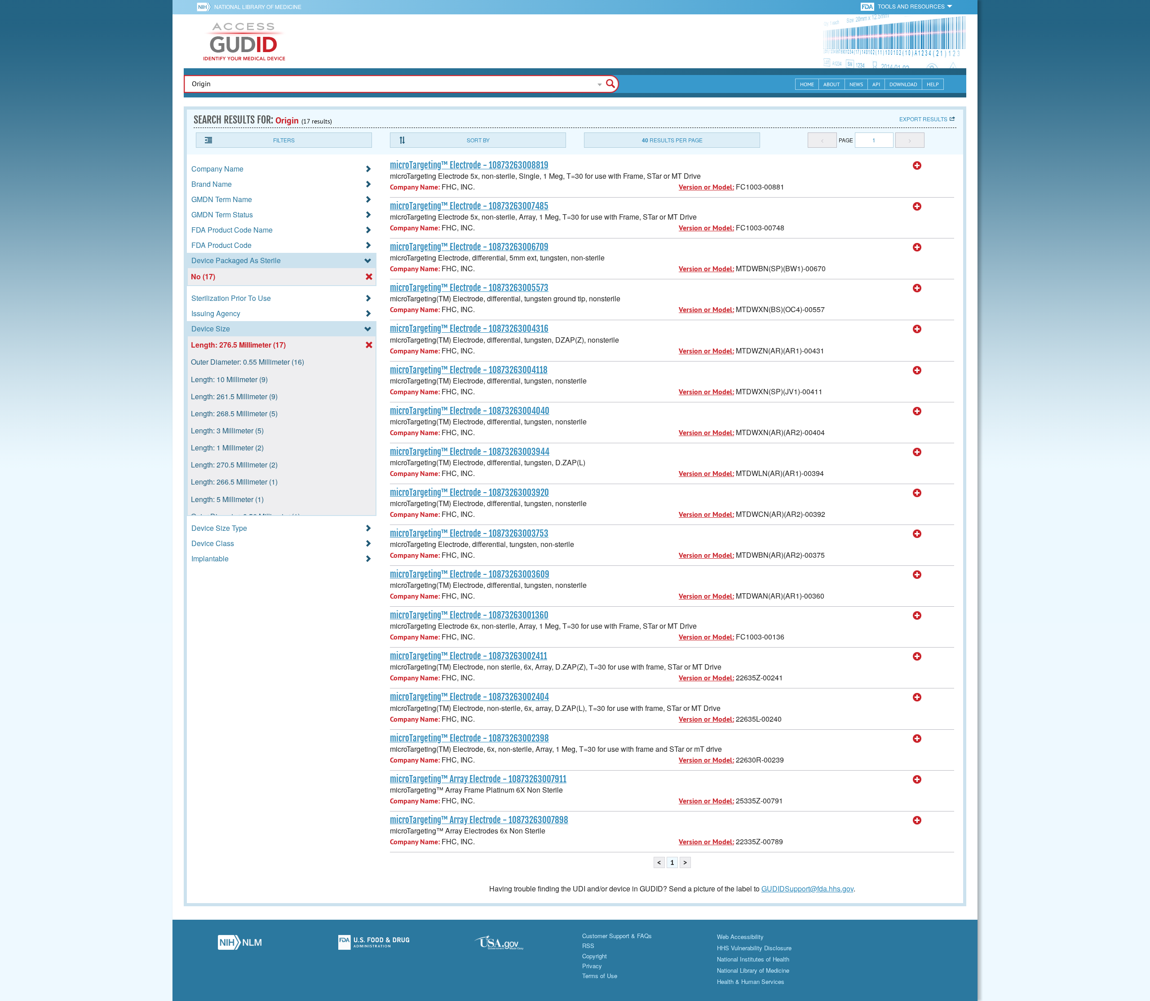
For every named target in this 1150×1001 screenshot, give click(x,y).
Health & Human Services (750, 981)
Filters (284, 140)
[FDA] (868, 6)
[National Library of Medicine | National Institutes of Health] (239, 945)
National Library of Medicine (257, 6)
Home (807, 84)
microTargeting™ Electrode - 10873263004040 (469, 411)
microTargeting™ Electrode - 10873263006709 (469, 247)
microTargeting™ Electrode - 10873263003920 (469, 492)
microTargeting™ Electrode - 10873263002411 (468, 656)
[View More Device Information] (917, 165)
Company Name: (415, 187)
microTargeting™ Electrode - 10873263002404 (469, 697)
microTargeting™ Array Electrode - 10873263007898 (479, 820)
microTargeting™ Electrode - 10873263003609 (469, 574)
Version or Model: (706, 187)
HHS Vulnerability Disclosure (754, 948)
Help (933, 84)
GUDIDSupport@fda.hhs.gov (807, 888)
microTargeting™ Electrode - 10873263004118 (469, 370)
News (856, 84)
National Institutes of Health (753, 959)
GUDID (244, 41)
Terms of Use (599, 975)
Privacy (592, 965)
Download (903, 84)
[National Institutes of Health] (205, 6)
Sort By (478, 140)
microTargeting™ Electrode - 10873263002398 (469, 738)
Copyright (594, 956)
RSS (588, 945)
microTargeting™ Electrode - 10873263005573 (469, 287)
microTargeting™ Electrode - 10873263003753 (469, 533)
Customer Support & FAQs (617, 935)
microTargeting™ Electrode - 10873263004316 (469, 328)
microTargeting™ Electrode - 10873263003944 (469, 451)
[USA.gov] (507, 945)
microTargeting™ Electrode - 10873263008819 (469, 165)
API (876, 84)
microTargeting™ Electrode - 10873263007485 (469, 206)
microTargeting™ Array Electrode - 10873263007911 (478, 779)
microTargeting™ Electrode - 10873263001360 (469, 615)
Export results (923, 119)
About (831, 84)
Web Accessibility (740, 936)
